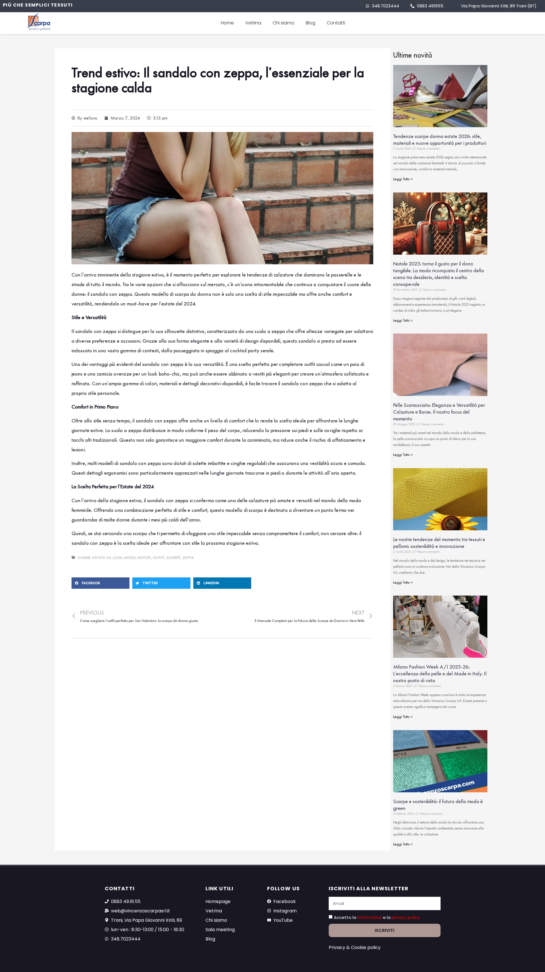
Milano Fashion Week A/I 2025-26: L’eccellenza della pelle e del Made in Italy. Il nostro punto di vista (440, 673)
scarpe (174, 557)
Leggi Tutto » (403, 179)
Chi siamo (283, 23)
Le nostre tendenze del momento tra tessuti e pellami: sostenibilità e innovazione (439, 543)
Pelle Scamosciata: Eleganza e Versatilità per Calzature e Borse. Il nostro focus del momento (439, 412)
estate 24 (102, 557)
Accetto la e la (377, 917)
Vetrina (253, 23)
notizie (144, 557)
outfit (159, 557)
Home (227, 23)
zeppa (188, 557)
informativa (370, 917)
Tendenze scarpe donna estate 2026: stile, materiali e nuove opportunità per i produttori (439, 139)
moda (130, 557)
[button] (101, 583)
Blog (310, 23)
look (118, 557)
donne (84, 557)
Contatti (336, 23)
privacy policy (406, 917)
